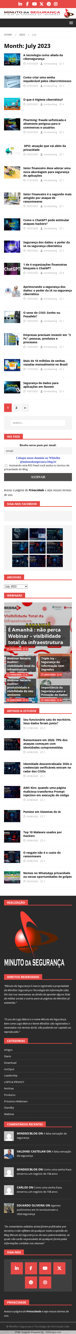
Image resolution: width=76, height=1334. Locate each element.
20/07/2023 (32, 206)
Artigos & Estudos (21, 711)
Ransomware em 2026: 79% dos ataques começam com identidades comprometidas (45, 743)
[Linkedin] (20, 4)
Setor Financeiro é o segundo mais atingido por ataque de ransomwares (47, 197)
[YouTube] (34, 4)
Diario (7, 1056)
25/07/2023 (32, 132)
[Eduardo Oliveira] (9, 1211)
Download (10, 1063)
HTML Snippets (23, 1332)
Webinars (14, 595)
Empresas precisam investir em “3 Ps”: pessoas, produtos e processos (47, 338)
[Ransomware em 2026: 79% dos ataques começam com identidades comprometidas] (55, 548)
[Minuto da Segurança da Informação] (38, 16)
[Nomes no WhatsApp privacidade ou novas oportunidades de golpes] (12, 877)
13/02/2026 (15, 674)
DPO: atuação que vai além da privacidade (44, 147)
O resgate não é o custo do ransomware (42, 854)
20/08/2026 (32, 752)
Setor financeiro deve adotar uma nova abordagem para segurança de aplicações (47, 171)
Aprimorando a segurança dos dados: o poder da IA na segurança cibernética (47, 290)
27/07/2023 (32, 85)
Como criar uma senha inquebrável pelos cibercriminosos (47, 79)
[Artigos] (12, 59)
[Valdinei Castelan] (9, 1157)
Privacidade (36, 490)
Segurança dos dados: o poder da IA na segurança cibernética (46, 244)
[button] (70, 23)
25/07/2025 (15, 700)
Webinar (9, 1114)
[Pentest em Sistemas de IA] (55, 561)
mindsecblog (50, 63)
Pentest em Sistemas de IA (42, 812)
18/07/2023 (32, 250)
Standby (9, 1107)
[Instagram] (55, 4)
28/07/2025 (50, 674)
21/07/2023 (32, 180)
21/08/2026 (32, 728)
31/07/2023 (32, 63)
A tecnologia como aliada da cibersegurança (43, 57)
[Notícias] (12, 365)
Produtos (9, 1095)
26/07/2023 (32, 104)
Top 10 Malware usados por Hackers (42, 834)
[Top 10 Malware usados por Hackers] (12, 836)
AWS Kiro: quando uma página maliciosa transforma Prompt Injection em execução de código (46, 791)
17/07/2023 (32, 272)
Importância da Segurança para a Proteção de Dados (54, 691)
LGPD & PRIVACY (14, 1082)
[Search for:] (38, 422)
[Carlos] (9, 1193)
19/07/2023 (32, 228)
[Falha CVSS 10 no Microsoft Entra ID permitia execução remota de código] (20, 548)
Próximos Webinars (16, 1101)
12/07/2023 (32, 346)
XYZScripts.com (53, 1332)
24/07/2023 (32, 154)
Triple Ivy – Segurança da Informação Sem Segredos (52, 663)
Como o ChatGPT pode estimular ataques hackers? (46, 222)
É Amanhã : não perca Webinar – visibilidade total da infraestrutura (35, 635)
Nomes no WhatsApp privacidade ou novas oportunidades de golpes (47, 875)
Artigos (8, 1050)
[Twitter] (41, 4)
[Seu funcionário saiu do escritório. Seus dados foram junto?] (55, 534)
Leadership (10, 1075)
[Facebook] (27, 4)
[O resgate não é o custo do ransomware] (12, 857)
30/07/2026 (32, 881)
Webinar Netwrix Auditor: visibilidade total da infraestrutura (21, 663)
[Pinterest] (48, 4)
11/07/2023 (32, 369)
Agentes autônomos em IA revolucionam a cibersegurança (39, 1210)
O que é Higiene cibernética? (43, 99)
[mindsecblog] (9, 1139)
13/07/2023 (32, 320)
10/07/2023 (32, 391)
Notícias (9, 1088)
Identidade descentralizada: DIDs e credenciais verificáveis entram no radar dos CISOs (47, 767)
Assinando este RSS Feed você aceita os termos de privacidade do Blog (36, 467)
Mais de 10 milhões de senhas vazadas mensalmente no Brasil (45, 362)
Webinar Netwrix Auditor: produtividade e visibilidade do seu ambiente (20, 687)
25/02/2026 (15, 649)
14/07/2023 (32, 298)
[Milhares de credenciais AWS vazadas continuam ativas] (20, 534)
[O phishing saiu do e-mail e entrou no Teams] (37, 534)
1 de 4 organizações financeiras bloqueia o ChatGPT (45, 266)
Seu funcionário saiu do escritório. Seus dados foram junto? (47, 721)
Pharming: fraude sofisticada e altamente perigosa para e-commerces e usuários (44, 123)
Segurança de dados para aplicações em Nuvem (40, 385)
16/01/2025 (50, 700)
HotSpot (9, 1069)
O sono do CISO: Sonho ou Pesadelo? (41, 314)
